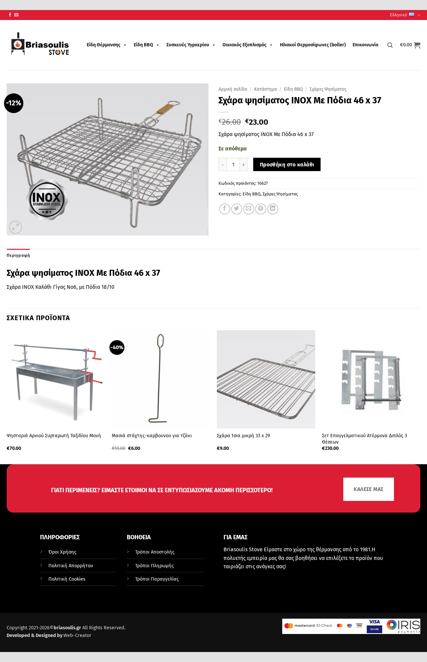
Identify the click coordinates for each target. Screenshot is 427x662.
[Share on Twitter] (236, 208)
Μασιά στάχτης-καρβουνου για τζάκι (152, 436)
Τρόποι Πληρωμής (154, 566)
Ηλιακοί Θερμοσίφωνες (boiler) (313, 45)
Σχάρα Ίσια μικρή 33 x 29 (243, 436)
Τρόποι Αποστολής (154, 552)
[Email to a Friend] (248, 208)
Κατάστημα (265, 89)
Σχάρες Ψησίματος (328, 89)
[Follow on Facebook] (10, 15)
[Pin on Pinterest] (260, 208)
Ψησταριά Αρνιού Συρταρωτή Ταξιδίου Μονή (54, 436)
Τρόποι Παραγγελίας (157, 579)
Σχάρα (14, 287)
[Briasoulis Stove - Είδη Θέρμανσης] (40, 45)
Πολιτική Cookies (66, 579)
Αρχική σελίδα (233, 89)
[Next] (420, 396)
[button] (390, 45)
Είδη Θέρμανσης (103, 45)
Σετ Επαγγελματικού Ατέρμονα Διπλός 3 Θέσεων (364, 439)
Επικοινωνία (365, 45)
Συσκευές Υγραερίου (187, 45)
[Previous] (7, 396)
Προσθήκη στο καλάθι (287, 164)
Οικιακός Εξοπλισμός (245, 45)
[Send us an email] (16, 15)
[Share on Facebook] (224, 208)
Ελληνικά (398, 14)
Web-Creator (77, 635)
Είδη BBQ (143, 45)
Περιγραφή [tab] (18, 255)
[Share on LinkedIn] (272, 208)
